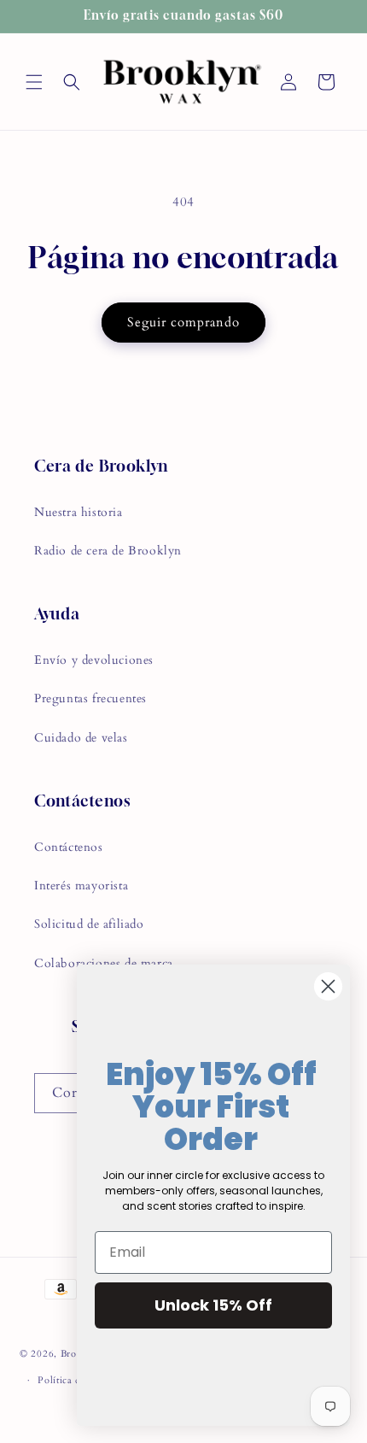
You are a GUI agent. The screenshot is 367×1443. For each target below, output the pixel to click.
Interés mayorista (81, 885)
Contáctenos (68, 847)
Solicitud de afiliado (89, 924)
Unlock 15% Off (213, 1305)
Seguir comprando (183, 322)
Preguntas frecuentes (90, 698)
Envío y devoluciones (94, 660)
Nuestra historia (78, 512)
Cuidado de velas (81, 738)
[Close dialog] (328, 986)
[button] (34, 82)
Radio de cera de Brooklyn (108, 551)
